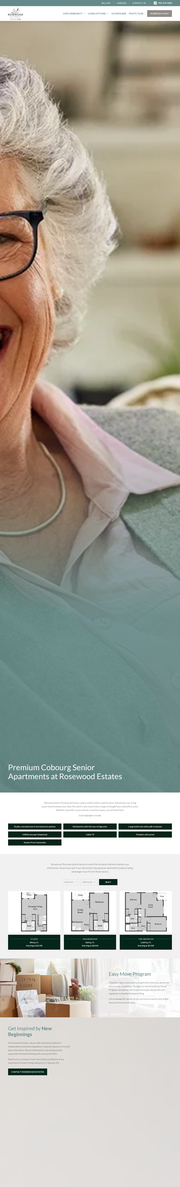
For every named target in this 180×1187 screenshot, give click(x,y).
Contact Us (139, 3)
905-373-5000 (165, 3)
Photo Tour (136, 13)
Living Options (97, 13)
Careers (121, 3)
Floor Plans (119, 13)
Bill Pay (106, 3)
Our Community (72, 13)
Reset (108, 882)
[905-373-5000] (155, 3)
